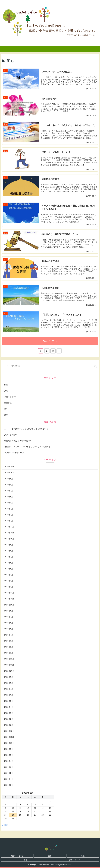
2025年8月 (8, 485)
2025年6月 (8, 497)
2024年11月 (9, 533)
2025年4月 (8, 503)
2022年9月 (8, 677)
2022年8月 (8, 683)
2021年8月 (8, 755)
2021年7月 (8, 761)
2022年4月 (8, 707)
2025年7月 (8, 491)
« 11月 (5, 825)
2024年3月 (8, 581)
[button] (95, 366)
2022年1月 (8, 725)
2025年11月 (9, 466)
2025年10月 (9, 472)
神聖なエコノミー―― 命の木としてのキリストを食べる (27, 447)
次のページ (50, 340)
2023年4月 (8, 635)
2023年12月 (9, 593)
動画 (6, 385)
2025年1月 (8, 521)
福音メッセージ (10, 397)
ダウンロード (74, 860)
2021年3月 (8, 785)
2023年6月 (8, 623)
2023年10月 (9, 605)
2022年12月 (9, 659)
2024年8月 (8, 551)
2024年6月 (8, 563)
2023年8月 (8, 611)
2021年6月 (8, 767)
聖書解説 (8, 403)
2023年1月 (8, 653)
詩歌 (6, 415)
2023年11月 (9, 599)
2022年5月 (8, 701)
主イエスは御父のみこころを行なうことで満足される (26, 429)
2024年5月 (8, 569)
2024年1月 (8, 587)
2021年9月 (8, 749)
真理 (6, 391)
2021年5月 (8, 773)
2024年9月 (8, 545)
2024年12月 (9, 527)
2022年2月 (8, 719)
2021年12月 (9, 731)
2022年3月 (8, 713)
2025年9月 (8, 479)
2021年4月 (8, 779)
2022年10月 (9, 671)
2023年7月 (8, 617)
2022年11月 (9, 665)
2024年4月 (8, 575)
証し (6, 409)
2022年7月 (8, 689)
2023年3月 (8, 641)
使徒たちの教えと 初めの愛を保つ (18, 441)
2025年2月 (8, 515)
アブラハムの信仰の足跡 (14, 453)
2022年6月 (8, 695)
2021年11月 (9, 737)
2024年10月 (9, 539)
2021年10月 (9, 743)
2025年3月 (8, 509)
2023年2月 (8, 647)
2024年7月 (8, 557)
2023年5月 (8, 629)
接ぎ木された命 (10, 435)
